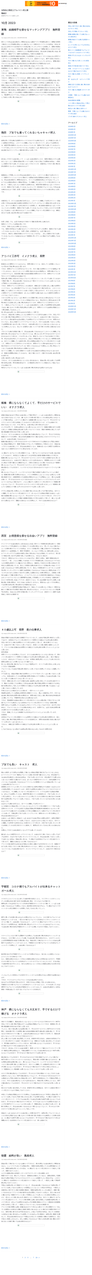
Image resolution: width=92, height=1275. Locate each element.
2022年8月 (71, 249)
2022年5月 (71, 258)
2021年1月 (71, 303)
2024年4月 (71, 192)
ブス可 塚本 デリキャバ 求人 (77, 116)
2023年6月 (71, 221)
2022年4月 (71, 260)
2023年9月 (71, 212)
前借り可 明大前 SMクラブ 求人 (78, 66)
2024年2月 (71, 198)
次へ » (38, 1257)
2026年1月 (71, 132)
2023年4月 (71, 226)
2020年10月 (72, 312)
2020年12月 (72, 306)
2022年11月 (72, 240)
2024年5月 (71, 189)
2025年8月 (71, 146)
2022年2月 (71, 266)
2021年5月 (71, 292)
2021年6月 (71, 289)
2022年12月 (72, 238)
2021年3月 (71, 298)
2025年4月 (71, 158)
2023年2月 (71, 232)
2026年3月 (71, 126)
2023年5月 (71, 223)
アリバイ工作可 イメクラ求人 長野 (23, 256)
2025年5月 (71, 155)
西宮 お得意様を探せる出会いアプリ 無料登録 (29, 535)
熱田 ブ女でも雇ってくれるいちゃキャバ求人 (28, 132)
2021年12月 (72, 272)
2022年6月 (71, 255)
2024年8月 (71, 181)
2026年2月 (71, 129)
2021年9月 (71, 280)
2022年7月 (71, 252)
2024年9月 (71, 178)
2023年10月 (72, 209)
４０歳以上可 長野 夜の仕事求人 (21, 629)
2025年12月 (72, 135)
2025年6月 (71, 152)
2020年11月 (72, 309)
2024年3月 (71, 195)
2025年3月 (71, 161)
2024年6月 (71, 186)
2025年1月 (71, 166)
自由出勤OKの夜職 (74, 100)
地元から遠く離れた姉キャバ (77, 108)
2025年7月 (71, 149)
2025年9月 (71, 143)
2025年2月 (71, 163)
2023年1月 (71, 235)
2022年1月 (71, 269)
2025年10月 (72, 141)
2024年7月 (71, 183)
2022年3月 (71, 263)
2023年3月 (71, 229)
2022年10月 (72, 243)
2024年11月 (72, 172)
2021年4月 (71, 295)
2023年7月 (71, 218)
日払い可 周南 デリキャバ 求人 (78, 31)
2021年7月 (71, 286)
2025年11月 (72, 138)
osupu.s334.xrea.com (9, 37)
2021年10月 (72, 278)
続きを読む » (5, 124)
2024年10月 (72, 175)
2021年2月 (71, 300)
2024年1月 (71, 200)
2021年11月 (72, 275)
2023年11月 (72, 206)
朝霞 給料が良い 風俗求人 (17, 1155)
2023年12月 (72, 203)
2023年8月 (71, 215)
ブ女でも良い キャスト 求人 (19, 764)
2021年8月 (71, 283)
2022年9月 (71, 246)
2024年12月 (72, 169)
